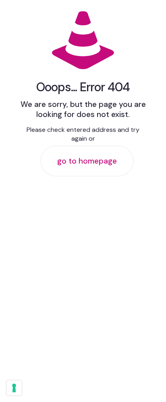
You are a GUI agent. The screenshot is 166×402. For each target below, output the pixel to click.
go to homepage (87, 161)
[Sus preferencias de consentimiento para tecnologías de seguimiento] (14, 388)
